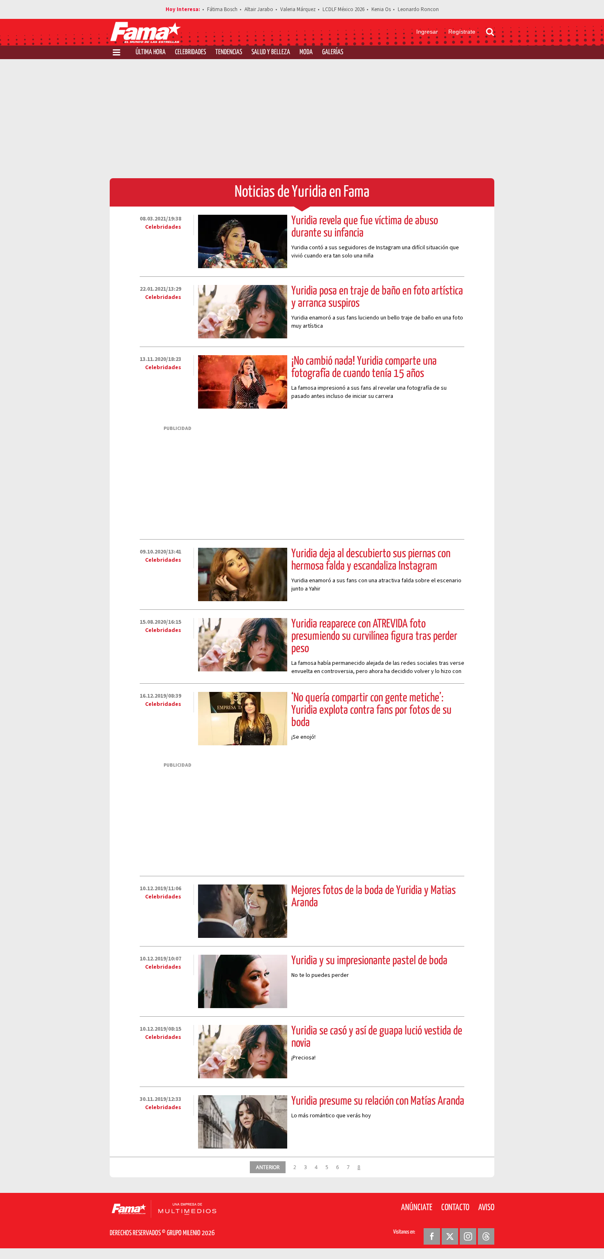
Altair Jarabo (258, 9)
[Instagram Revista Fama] (468, 1236)
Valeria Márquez (298, 9)
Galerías (332, 52)
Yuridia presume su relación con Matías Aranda (377, 1101)
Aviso (486, 1208)
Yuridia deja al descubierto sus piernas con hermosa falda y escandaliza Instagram (370, 560)
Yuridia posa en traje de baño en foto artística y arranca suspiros (377, 297)
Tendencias (228, 52)
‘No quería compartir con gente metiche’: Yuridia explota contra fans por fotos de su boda (371, 710)
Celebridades (190, 52)
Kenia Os (381, 9)
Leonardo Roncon (418, 9)
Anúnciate (416, 1208)
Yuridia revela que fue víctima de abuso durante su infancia (364, 227)
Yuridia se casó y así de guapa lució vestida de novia (376, 1037)
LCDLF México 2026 (343, 9)
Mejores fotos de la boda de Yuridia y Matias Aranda (373, 897)
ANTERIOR (267, 1167)
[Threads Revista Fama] (486, 1236)
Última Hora (151, 52)
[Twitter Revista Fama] (450, 1236)
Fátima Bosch (222, 9)
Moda (306, 52)
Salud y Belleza (270, 52)
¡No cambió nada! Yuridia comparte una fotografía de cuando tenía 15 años (364, 367)
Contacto (455, 1208)
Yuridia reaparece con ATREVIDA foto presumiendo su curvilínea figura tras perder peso (374, 636)
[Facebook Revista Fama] (432, 1236)
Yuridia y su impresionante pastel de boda (369, 961)
